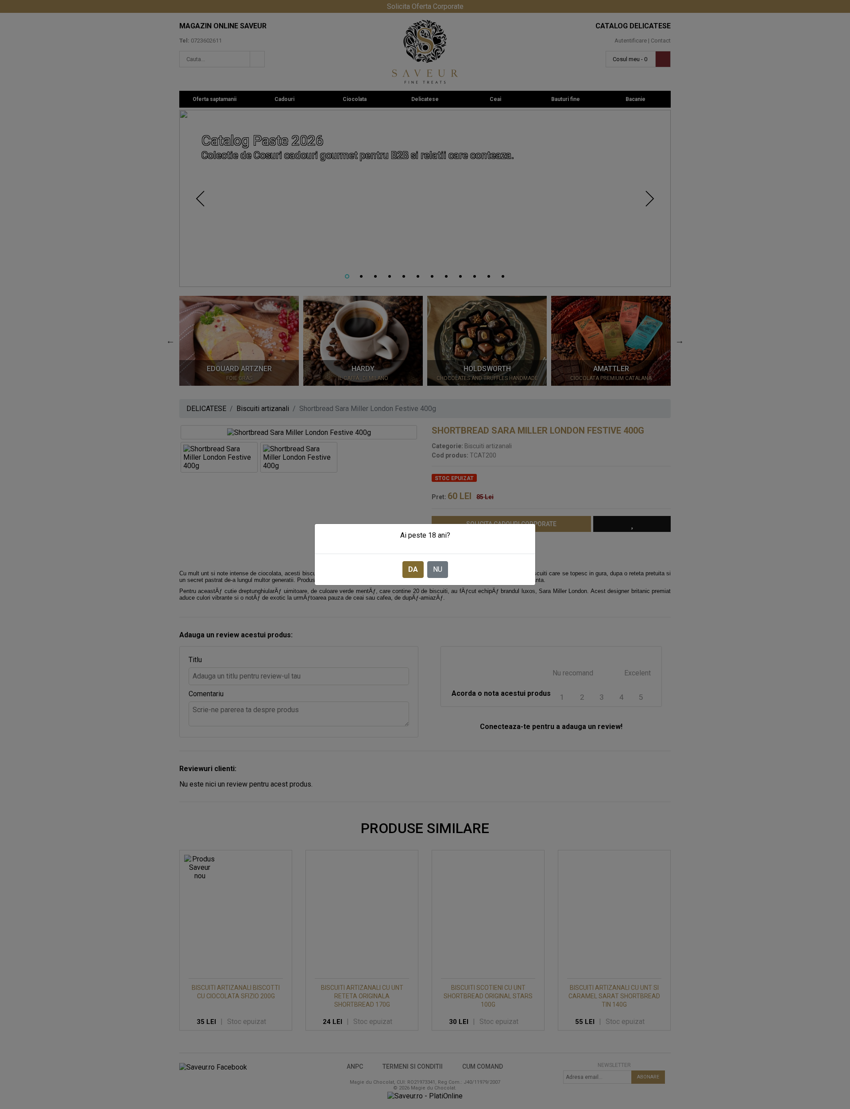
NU (437, 569)
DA (413, 569)
